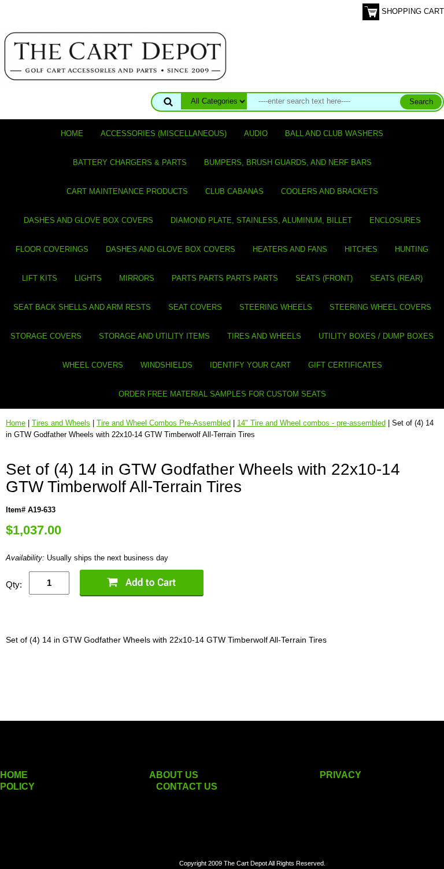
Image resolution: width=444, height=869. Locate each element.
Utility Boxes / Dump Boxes (376, 336)
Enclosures (395, 220)
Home (72, 133)
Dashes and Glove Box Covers (88, 220)
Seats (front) (324, 278)
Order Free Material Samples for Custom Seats (222, 394)
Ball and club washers (334, 133)
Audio (256, 133)
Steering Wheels (275, 307)
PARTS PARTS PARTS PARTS (225, 278)
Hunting (411, 249)
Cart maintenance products (127, 191)
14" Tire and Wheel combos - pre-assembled (311, 423)
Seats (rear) (396, 278)
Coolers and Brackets (329, 191)
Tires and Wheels (264, 336)
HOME (14, 775)
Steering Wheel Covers (380, 307)
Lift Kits (39, 278)
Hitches (361, 249)
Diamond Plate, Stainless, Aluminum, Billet (261, 220)
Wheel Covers (92, 365)
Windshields (166, 365)
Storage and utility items (154, 336)
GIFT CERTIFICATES (345, 365)
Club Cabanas (234, 191)
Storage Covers (46, 336)
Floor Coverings (52, 249)
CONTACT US (186, 786)
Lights (88, 278)
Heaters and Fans (290, 249)
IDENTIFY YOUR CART (250, 365)
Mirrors (136, 278)
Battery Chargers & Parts (130, 162)
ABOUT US (173, 775)
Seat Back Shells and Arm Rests (82, 307)
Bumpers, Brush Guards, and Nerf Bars (288, 162)
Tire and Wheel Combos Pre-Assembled (164, 423)
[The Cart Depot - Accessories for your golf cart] (115, 56)
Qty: (14, 584)
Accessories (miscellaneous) (164, 133)
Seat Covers (195, 307)
